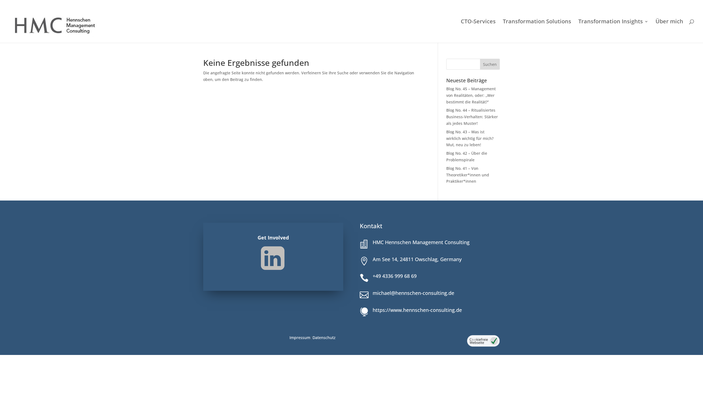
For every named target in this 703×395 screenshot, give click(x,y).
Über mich (669, 22)
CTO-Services (478, 22)
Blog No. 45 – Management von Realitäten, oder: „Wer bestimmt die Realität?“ (471, 95)
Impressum (299, 337)
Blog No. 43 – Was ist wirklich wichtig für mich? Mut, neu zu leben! (469, 138)
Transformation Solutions (537, 22)
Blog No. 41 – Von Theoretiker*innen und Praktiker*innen (467, 175)
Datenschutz (324, 337)
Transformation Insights (610, 22)
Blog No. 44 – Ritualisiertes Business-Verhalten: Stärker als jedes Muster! (472, 117)
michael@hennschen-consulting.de (413, 293)
